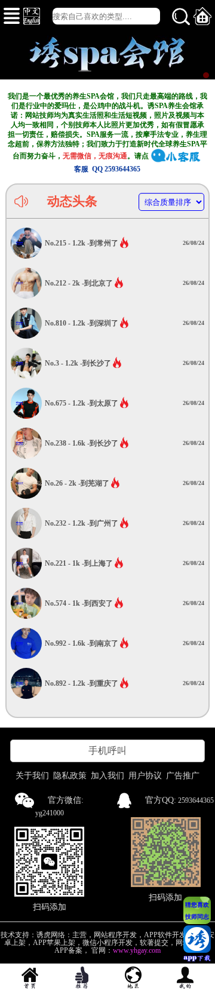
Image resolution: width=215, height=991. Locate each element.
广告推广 (182, 775)
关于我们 (32, 775)
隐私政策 (70, 775)
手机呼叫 (107, 750)
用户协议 (145, 775)
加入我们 (107, 775)
